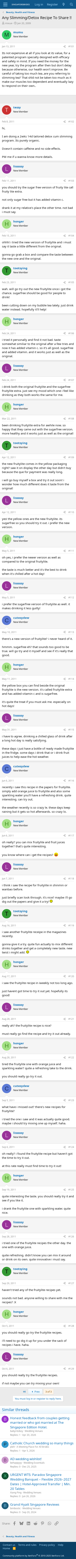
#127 (71, 1283)
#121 (71, 1019)
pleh (12, 1446)
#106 (71, 333)
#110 (71, 512)
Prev (37, 1391)
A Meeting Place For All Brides (33, 1446)
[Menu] (5, 4)
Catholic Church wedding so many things (41, 1443)
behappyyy (16, 1462)
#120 (71, 976)
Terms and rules (27, 1545)
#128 (71, 1326)
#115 (71, 729)
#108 (71, 418)
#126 (71, 1236)
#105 (71, 282)
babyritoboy (16, 1431)
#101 (71, 46)
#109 (71, 457)
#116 (71, 780)
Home (6, 1548)
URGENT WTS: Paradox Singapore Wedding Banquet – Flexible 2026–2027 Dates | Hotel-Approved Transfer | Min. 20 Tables (40, 1481)
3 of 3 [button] (48, 1391)
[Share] (64, 46)
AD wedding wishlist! (26, 1459)
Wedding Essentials (34, 1462)
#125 (71, 1189)
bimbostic (15, 1508)
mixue (8, 23)
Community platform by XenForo (34, 1555)
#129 (71, 1368)
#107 (71, 380)
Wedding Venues (34, 1431)
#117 (71, 835)
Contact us (9, 1545)
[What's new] (63, 4)
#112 (71, 597)
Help (60, 1545)
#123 (71, 1100)
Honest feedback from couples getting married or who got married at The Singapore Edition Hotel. (39, 1423)
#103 (71, 180)
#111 (71, 550)
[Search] (71, 4)
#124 (71, 1147)
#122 (71, 1057)
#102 (71, 121)
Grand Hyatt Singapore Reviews (34, 1504)
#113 (71, 632)
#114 (71, 679)
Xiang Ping (15, 1492)
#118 (71, 878)
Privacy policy (47, 1545)
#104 (71, 235)
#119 (71, 925)
